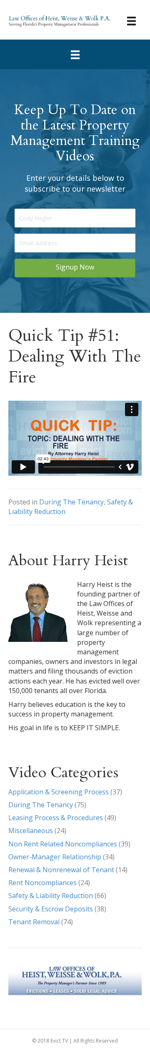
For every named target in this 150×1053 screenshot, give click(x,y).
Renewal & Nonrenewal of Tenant (61, 869)
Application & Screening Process (58, 791)
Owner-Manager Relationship (54, 856)
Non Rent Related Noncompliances (62, 843)
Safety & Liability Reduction (50, 895)
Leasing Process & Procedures (55, 817)
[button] (75, 268)
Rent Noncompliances (42, 882)
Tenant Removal (34, 921)
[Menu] (131, 20)
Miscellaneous (30, 830)
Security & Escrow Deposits (50, 908)
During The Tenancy (71, 502)
